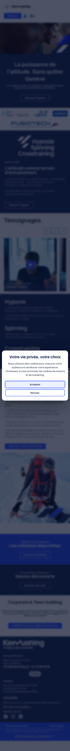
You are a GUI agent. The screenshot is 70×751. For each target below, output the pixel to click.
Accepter (35, 384)
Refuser (35, 392)
